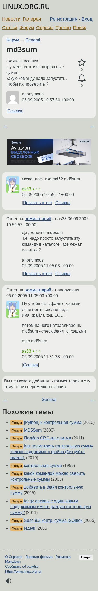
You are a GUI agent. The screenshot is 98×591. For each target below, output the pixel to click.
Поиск (79, 27)
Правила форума (39, 557)
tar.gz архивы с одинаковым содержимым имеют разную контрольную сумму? (50, 507)
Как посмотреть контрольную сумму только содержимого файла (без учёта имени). (51, 452)
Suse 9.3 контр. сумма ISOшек (53, 520)
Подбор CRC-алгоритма (47, 438)
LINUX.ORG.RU (26, 6)
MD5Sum (33, 430)
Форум (27, 27)
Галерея (32, 19)
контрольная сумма (43, 465)
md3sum (21, 49)
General (32, 40)
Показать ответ (37, 202)
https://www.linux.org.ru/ (23, 571)
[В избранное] (82, 62)
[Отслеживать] (82, 78)
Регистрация (63, 19)
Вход (87, 19)
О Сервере (13, 557)
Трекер (63, 27)
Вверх (86, 557)
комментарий (38, 219)
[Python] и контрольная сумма (53, 422)
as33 (26, 189)
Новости (11, 19)
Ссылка (14, 111)
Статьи (9, 27)
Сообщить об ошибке (21, 566)
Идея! (29, 528)
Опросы (44, 27)
